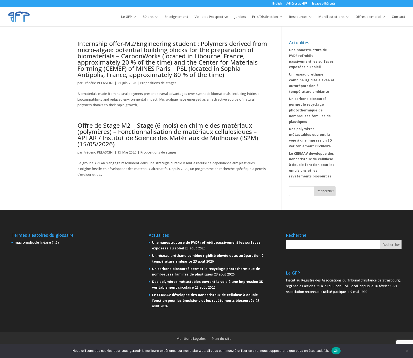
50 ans (148, 17)
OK (336, 350)
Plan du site (221, 338)
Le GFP (126, 17)
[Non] (407, 350)
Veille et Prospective (211, 17)
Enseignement (176, 17)
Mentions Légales (191, 338)
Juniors (240, 17)
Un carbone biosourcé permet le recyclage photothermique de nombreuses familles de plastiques (310, 110)
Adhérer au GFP (296, 4)
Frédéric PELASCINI (98, 83)
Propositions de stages (158, 83)
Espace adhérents (324, 4)
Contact (398, 17)
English (277, 4)
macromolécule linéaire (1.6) (37, 242)
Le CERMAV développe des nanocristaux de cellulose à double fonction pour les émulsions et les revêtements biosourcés (311, 164)
